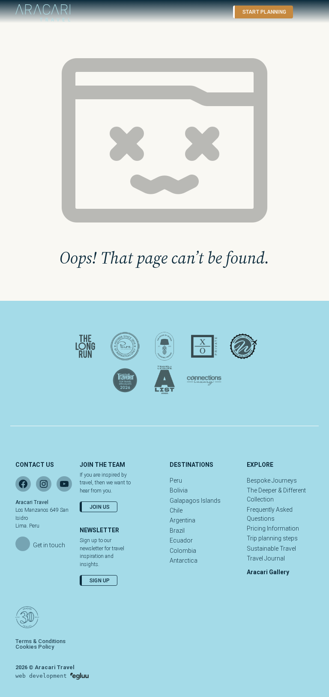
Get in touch (49, 545)
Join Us (100, 507)
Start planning (264, 12)
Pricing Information (273, 528)
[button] (304, 12)
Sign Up (100, 581)
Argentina (182, 520)
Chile (176, 510)
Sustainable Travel (271, 548)
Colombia (183, 550)
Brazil (177, 530)
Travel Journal (266, 558)
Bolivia (179, 490)
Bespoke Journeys (272, 480)
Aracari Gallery (268, 572)
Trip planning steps (272, 538)
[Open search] (217, 12)
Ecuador (181, 540)
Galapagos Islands (195, 500)
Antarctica (183, 560)
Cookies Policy (34, 647)
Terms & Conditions (40, 641)
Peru (176, 480)
